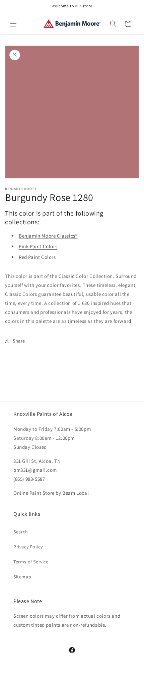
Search (20, 532)
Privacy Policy (28, 547)
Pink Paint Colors (38, 246)
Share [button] (19, 341)
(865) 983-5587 (29, 479)
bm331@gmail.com (35, 470)
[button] (13, 23)
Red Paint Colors (37, 257)
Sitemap (22, 577)
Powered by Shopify (110, 682)
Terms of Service (31, 562)
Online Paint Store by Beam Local (51, 493)
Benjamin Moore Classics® (48, 236)
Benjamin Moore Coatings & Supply (61, 682)
